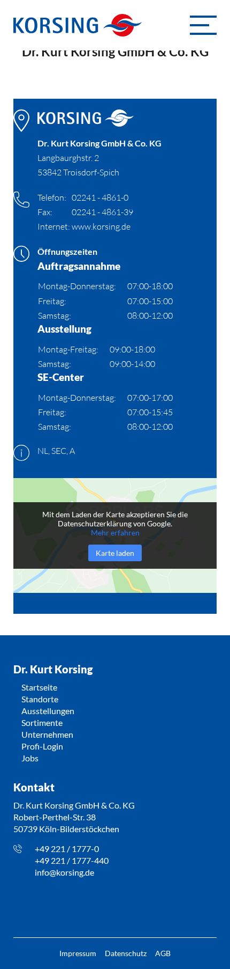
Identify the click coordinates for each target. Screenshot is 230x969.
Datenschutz (126, 953)
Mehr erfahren (115, 532)
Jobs (30, 758)
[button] (203, 25)
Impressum (77, 953)
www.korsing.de (101, 226)
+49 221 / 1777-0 (67, 848)
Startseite (39, 687)
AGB (163, 953)
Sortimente (42, 722)
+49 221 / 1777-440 (72, 860)
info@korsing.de (64, 872)
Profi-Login (42, 746)
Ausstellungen (47, 711)
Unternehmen (47, 734)
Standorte (39, 699)
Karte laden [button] (115, 552)
